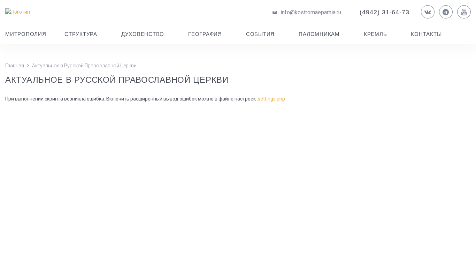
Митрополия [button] (25, 34)
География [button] (205, 34)
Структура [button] (80, 34)
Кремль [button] (375, 34)
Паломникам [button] (319, 34)
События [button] (260, 34)
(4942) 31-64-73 (384, 12)
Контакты (426, 34)
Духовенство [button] (142, 34)
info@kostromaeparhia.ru (311, 12)
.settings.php (271, 99)
